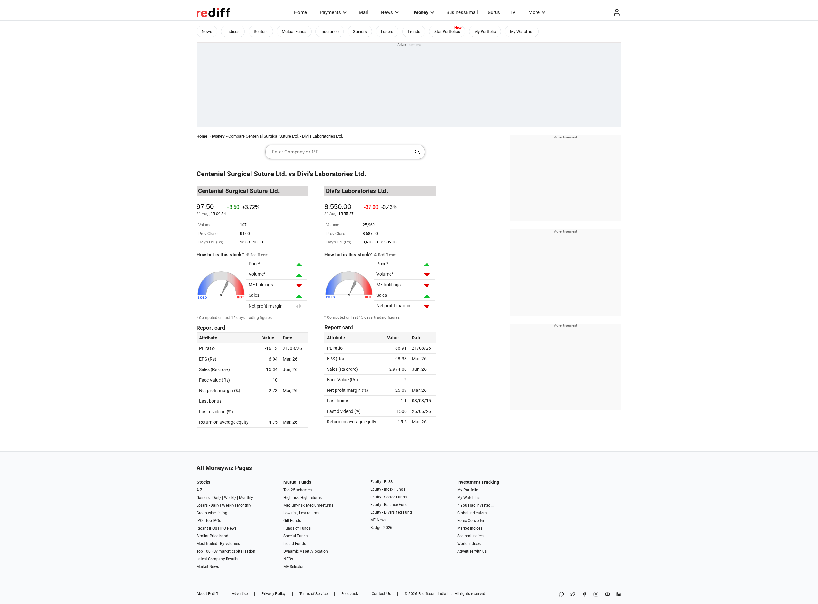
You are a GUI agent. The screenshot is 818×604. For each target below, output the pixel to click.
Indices (233, 31)
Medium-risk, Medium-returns (308, 505)
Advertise (240, 594)
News (387, 12)
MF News (378, 520)
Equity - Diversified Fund (391, 512)
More (534, 12)
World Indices (469, 543)
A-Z (199, 490)
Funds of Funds (297, 528)
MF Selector (293, 566)
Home (300, 12)
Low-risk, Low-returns (301, 513)
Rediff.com (427, 594)
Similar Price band (212, 536)
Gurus (494, 12)
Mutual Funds (294, 31)
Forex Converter (470, 520)
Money (421, 12)
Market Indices (469, 528)
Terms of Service (313, 594)
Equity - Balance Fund (389, 505)
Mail (363, 12)
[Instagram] (595, 595)
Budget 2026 (381, 528)
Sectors (261, 31)
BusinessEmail (462, 12)
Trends (413, 31)
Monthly (246, 498)
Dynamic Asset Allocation (305, 551)
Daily (216, 498)
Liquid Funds (294, 543)
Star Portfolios (447, 31)
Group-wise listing (212, 513)
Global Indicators (472, 513)
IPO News (228, 528)
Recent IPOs (207, 528)
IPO (200, 520)
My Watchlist (522, 31)
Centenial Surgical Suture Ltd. (242, 174)
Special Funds (295, 536)
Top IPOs (213, 520)
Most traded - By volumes (218, 543)
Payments (330, 12)
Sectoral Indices (470, 536)
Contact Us (381, 594)
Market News (208, 566)
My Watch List (469, 498)
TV (513, 12)
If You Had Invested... (475, 505)
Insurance (329, 31)
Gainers (360, 31)
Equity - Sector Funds (388, 497)
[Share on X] (572, 595)
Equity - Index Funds (387, 489)
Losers (387, 31)
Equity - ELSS (381, 482)
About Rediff (207, 594)
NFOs (288, 559)
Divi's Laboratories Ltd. (331, 174)
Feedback (349, 594)
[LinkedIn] (618, 595)
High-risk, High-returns (302, 498)
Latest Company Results (217, 559)
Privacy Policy (273, 594)
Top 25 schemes (297, 490)
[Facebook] (584, 595)
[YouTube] (607, 595)
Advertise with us (472, 551)
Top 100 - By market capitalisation (226, 551)
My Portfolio (485, 31)
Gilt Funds (292, 520)
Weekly (230, 498)
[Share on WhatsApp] (561, 595)
